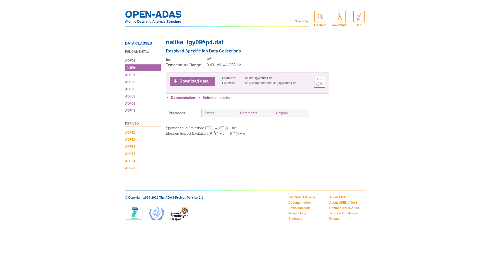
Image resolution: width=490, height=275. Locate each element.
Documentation (183, 98)
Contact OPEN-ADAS (344, 208)
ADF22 (130, 168)
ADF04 (131, 68)
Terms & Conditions (343, 213)
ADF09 (130, 89)
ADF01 (130, 61)
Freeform (320, 24)
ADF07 (130, 75)
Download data (194, 81)
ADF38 (130, 96)
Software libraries (216, 98)
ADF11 (130, 132)
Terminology (297, 213)
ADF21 (130, 161)
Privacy (334, 219)
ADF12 (130, 140)
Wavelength (340, 24)
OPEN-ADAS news (301, 197)
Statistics (295, 219)
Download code (299, 208)
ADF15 (130, 154)
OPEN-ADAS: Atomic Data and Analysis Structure (153, 18)
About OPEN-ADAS (343, 202)
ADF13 (130, 147)
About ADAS (338, 197)
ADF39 (130, 103)
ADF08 (130, 82)
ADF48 (130, 111)
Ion (359, 24)
